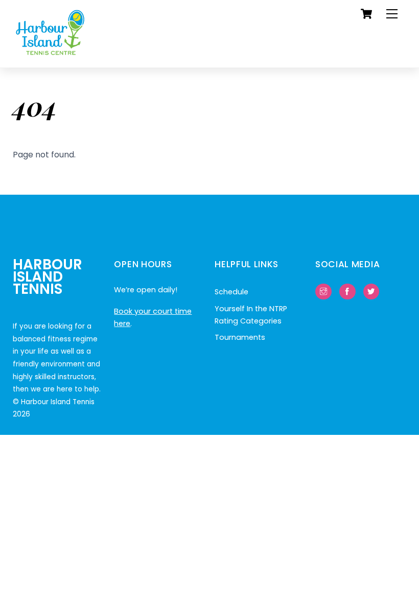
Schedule (231, 292)
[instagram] (323, 291)
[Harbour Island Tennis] (50, 54)
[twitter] (371, 291)
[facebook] (347, 291)
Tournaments (240, 337)
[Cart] (366, 14)
